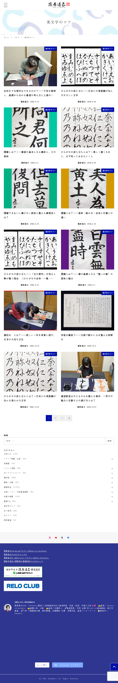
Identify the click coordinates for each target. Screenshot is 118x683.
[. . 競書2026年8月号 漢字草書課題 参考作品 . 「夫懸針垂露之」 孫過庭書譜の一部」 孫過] (96, 629)
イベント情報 (9, 468)
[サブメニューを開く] (112, 459)
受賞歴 (6, 463)
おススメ (7, 515)
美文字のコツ (9, 506)
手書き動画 (8, 496)
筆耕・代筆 (8, 482)
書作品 (6, 477)
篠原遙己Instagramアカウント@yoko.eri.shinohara (25, 551)
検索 (109, 441)
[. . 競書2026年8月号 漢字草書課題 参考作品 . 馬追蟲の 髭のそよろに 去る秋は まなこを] (59, 629)
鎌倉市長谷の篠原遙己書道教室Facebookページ (23, 561)
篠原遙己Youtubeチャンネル (15, 554)
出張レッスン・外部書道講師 (16, 492)
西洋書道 (7, 520)
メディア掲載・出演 (12, 459)
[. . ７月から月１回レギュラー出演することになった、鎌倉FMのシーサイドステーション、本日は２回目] (59, 649)
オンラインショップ (12, 473)
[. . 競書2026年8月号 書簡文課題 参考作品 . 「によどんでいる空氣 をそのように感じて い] (22, 629)
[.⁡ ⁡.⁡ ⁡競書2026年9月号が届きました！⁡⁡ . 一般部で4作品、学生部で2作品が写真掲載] (96, 649)
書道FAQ (7, 501)
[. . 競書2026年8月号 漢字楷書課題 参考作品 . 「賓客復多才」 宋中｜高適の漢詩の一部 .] (22, 649)
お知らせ (7, 454)
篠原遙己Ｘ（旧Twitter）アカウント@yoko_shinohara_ (26, 558)
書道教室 (7, 487)
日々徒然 (7, 511)
